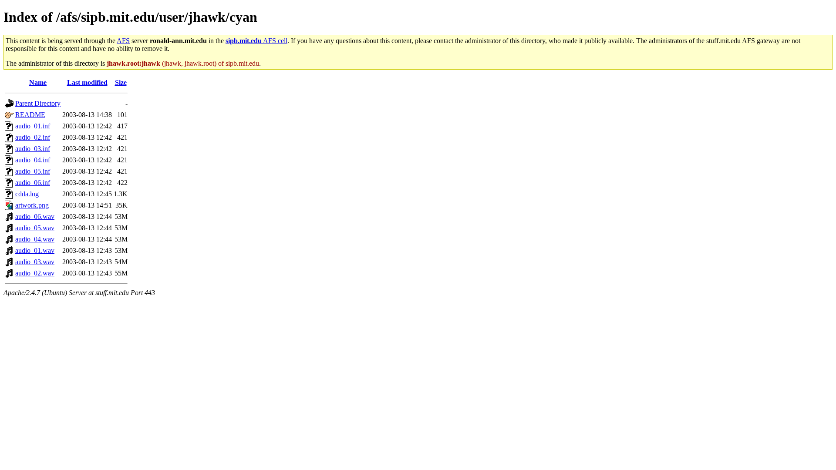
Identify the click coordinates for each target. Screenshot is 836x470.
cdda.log (27, 194)
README (30, 114)
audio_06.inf (32, 182)
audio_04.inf (32, 160)
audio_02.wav (34, 273)
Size (121, 82)
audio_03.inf (32, 148)
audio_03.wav (34, 261)
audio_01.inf (32, 126)
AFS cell (256, 40)
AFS (123, 40)
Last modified (87, 82)
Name (38, 82)
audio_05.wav (34, 228)
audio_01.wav (34, 250)
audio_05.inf (32, 171)
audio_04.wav (34, 239)
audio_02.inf (32, 137)
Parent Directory (38, 103)
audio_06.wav (34, 216)
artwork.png (32, 205)
